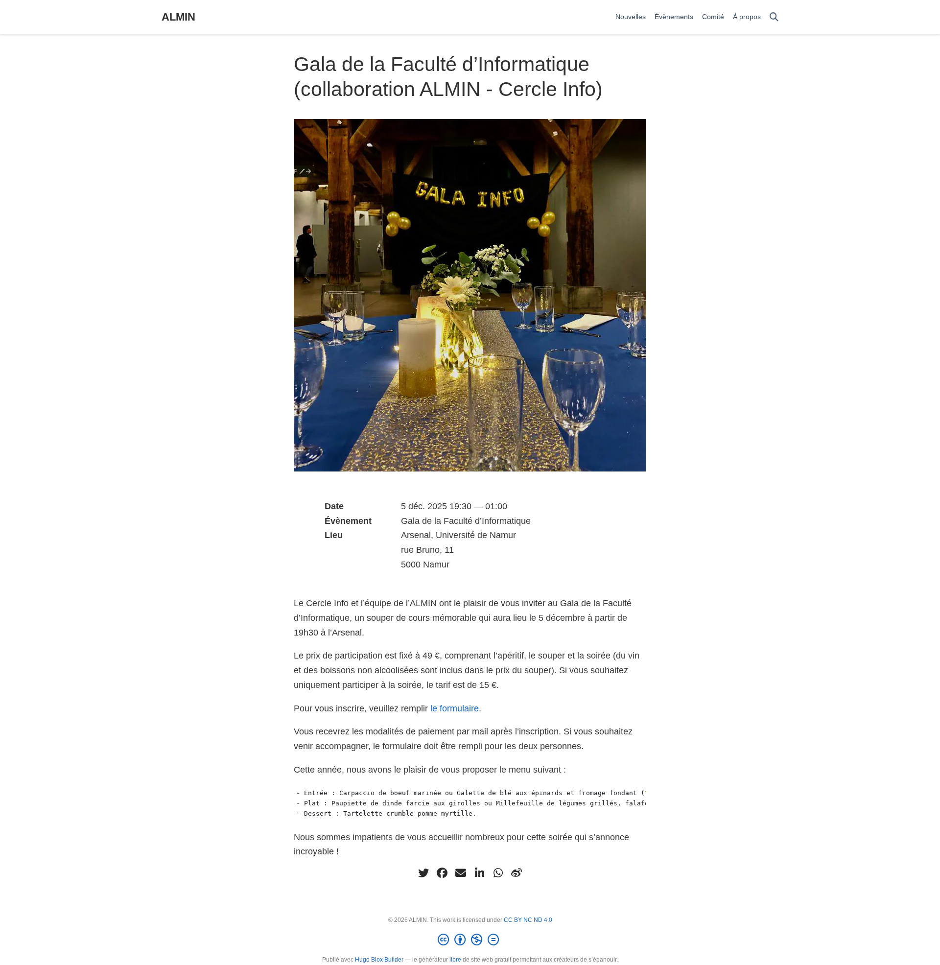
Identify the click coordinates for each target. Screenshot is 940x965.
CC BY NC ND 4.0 (528, 920)
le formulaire (454, 708)
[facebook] (442, 873)
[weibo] (516, 873)
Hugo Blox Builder (379, 959)
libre (455, 959)
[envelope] (460, 873)
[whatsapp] (498, 873)
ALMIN (178, 17)
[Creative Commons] (470, 940)
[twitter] (423, 873)
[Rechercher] (774, 17)
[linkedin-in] (479, 873)
